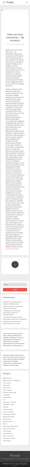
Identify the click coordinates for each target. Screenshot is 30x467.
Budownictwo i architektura (11, 380)
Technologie (6, 441)
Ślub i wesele (7, 431)
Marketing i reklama (9, 414)
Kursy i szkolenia (8, 412)
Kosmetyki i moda (8, 404)
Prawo (5, 424)
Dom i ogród (7, 383)
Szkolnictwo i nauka (9, 438)
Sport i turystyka (8, 436)
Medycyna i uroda (8, 416)
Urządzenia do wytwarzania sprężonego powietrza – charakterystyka (11, 313)
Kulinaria (5, 407)
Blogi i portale (7, 378)
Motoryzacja (7, 419)
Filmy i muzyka (7, 390)
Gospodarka (7, 397)
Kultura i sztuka (7, 409)
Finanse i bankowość (9, 392)
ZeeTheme (15, 465)
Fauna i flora (7, 388)
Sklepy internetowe (9, 429)
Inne (22, 44)
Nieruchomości (7, 421)
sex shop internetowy (12, 249)
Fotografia (6, 395)
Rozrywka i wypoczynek (10, 426)
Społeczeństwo (8, 433)
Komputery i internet (9, 402)
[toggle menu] (3, 2)
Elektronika (6, 385)
